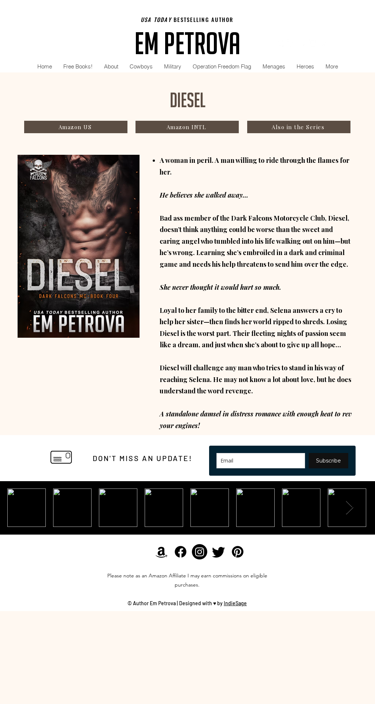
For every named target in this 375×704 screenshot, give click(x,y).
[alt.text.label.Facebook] (290, 43)
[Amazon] (279, 43)
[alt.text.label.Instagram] (312, 43)
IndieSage (235, 603)
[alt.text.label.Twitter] (301, 43)
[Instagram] (199, 551)
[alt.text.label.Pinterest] (323, 43)
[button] (141, 66)
